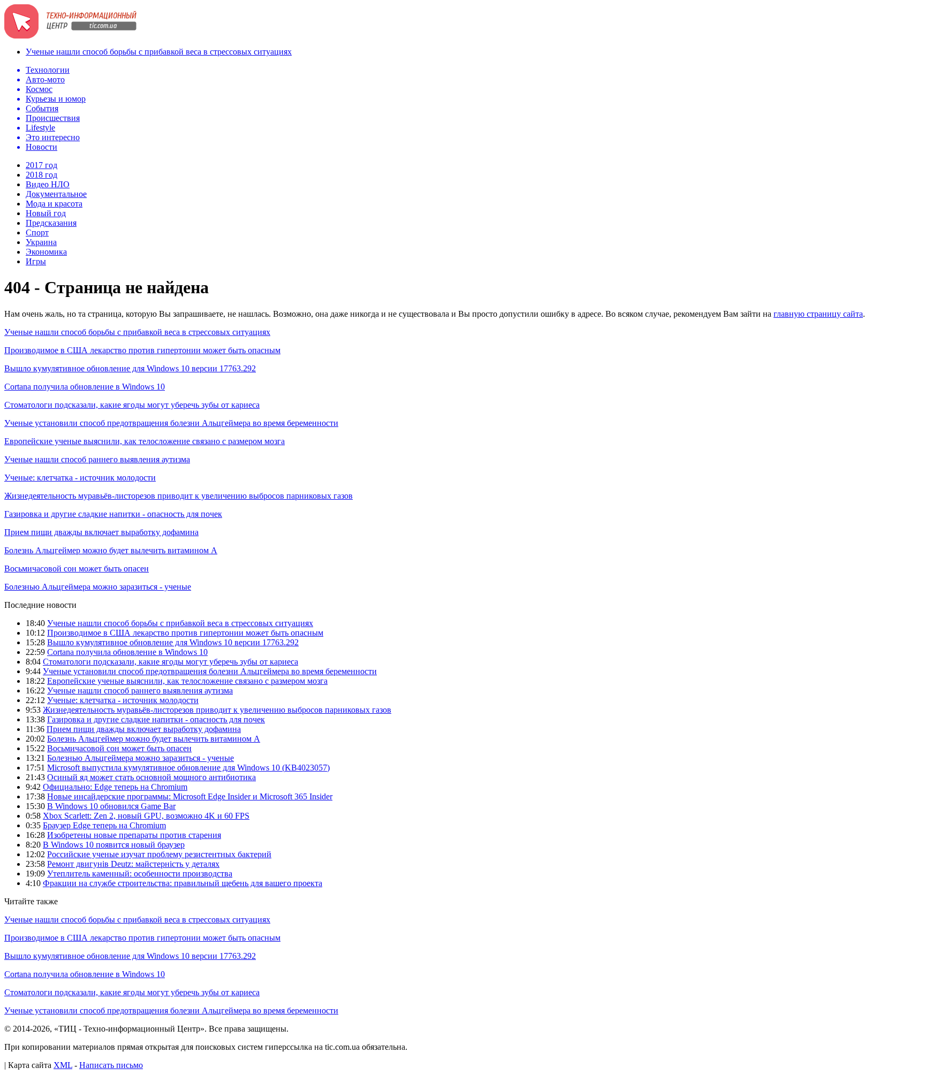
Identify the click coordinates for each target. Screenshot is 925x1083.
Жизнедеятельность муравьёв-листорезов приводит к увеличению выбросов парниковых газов (178, 495)
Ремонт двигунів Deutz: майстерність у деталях (133, 863)
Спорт (37, 232)
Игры (36, 261)
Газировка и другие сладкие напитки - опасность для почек (113, 513)
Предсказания (51, 222)
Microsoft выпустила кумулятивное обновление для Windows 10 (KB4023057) (188, 767)
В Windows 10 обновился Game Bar (111, 806)
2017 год (41, 165)
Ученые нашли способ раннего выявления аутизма (97, 459)
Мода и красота (54, 203)
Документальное (56, 194)
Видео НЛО (48, 184)
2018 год (41, 174)
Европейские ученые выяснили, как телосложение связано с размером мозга (144, 441)
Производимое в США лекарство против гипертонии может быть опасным (142, 350)
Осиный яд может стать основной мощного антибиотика (151, 777)
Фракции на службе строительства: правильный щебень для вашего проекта (182, 883)
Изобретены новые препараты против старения (134, 835)
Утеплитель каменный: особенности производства (139, 873)
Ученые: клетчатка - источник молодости (80, 477)
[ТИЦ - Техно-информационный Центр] (70, 35)
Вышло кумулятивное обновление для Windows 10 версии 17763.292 (130, 368)
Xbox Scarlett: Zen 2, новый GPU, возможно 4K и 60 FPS (146, 815)
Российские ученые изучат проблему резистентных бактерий (159, 854)
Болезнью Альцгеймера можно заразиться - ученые (97, 586)
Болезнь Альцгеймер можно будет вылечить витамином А (110, 550)
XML (63, 1065)
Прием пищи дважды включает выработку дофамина (101, 532)
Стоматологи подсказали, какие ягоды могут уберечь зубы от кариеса (132, 404)
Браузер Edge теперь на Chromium (104, 825)
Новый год (46, 213)
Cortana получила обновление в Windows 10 (84, 386)
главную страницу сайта (818, 313)
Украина (41, 242)
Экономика (46, 251)
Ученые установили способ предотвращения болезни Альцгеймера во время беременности (171, 423)
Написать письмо (111, 1065)
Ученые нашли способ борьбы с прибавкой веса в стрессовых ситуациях (159, 51)
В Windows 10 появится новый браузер (114, 844)
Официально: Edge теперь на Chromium (115, 786)
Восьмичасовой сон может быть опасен (76, 568)
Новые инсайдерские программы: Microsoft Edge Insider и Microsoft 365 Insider (189, 796)
